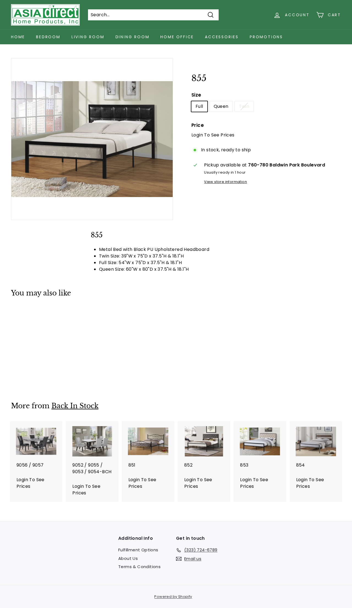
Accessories (222, 37)
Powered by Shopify (173, 596)
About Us (128, 558)
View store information (225, 181)
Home (18, 37)
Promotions (266, 37)
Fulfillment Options (138, 550)
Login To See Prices (213, 135)
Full (199, 106)
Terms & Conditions (139, 566)
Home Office (177, 37)
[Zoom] (92, 139)
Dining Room (133, 37)
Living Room (88, 37)
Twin (244, 106)
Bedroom (48, 37)
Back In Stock (74, 406)
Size (196, 95)
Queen (221, 106)
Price (197, 125)
